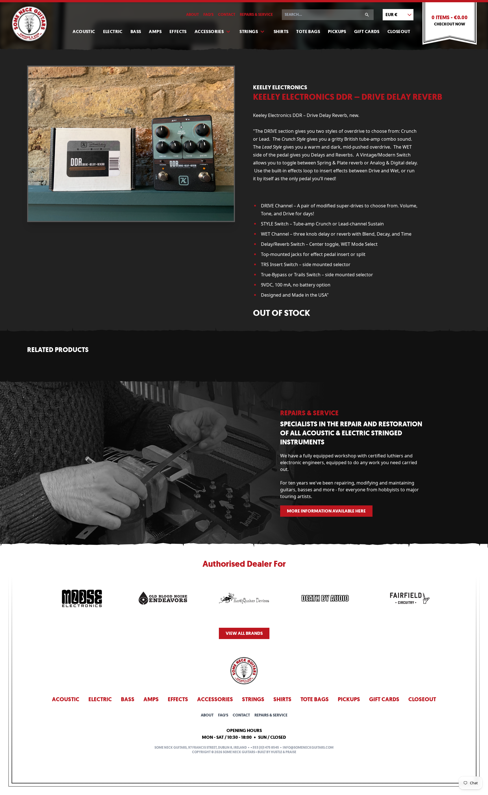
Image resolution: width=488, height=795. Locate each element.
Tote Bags (308, 31)
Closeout (398, 31)
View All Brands (244, 633)
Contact (226, 14)
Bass (135, 31)
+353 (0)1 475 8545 (264, 747)
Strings (248, 31)
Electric (113, 31)
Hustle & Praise (283, 752)
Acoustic (84, 31)
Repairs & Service (256, 14)
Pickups (337, 31)
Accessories (209, 31)
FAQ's (208, 14)
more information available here (326, 511)
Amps (155, 31)
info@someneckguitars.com (308, 747)
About (192, 14)
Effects (178, 31)
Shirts (281, 31)
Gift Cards (367, 31)
